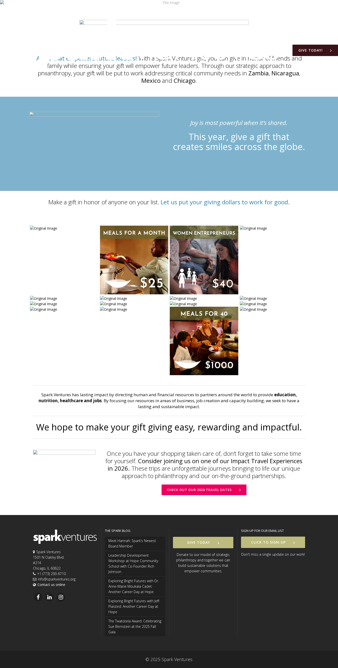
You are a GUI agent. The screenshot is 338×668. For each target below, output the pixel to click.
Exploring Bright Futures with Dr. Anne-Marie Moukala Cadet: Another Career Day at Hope (133, 586)
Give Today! (310, 50)
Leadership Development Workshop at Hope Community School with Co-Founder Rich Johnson (133, 563)
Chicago (184, 80)
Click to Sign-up (268, 542)
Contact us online (51, 584)
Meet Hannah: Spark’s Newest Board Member (132, 543)
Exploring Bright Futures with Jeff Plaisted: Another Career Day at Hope (133, 606)
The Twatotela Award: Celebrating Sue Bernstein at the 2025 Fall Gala (134, 626)
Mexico (151, 80)
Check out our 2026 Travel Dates (199, 489)
